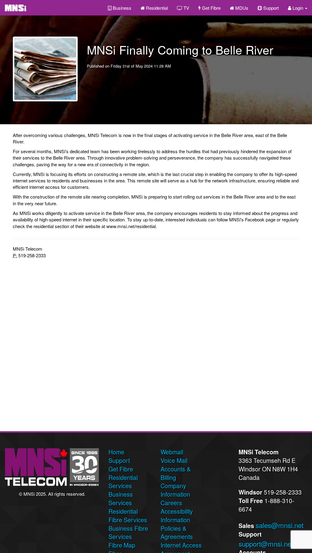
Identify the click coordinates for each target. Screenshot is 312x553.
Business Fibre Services (128, 532)
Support (270, 8)
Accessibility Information (177, 515)
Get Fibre (211, 8)
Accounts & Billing (176, 473)
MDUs (241, 8)
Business (121, 8)
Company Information (175, 489)
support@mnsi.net (266, 543)
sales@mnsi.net (279, 525)
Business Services (120, 498)
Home (116, 452)
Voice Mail (174, 460)
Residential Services (123, 481)
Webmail (172, 452)
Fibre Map (121, 545)
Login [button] (297, 8)
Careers (171, 502)
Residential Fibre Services (127, 515)
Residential (156, 8)
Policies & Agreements (177, 532)
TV (185, 8)
